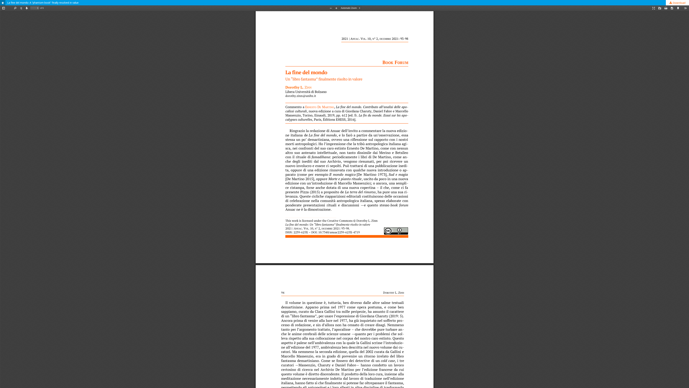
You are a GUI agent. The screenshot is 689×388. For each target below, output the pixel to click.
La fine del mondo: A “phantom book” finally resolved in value (43, 2)
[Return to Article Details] (2, 2)
